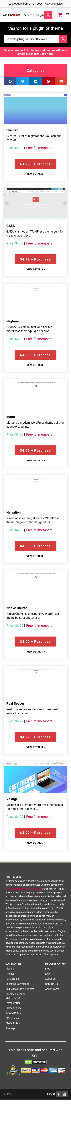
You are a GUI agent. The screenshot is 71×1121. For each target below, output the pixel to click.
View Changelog (53, 3)
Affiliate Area (52, 988)
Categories (35, 70)
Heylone (12, 321)
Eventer (12, 130)
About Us (50, 978)
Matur (10, 417)
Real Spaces (15, 703)
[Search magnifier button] (48, 15)
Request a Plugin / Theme (19, 988)
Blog (47, 968)
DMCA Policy (12, 1023)
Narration (13, 512)
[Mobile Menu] (67, 15)
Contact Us (51, 983)
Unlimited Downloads (17, 983)
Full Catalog (12, 978)
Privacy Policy (13, 1008)
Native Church (16, 608)
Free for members (39, 148)
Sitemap (10, 1028)
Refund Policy (13, 1013)
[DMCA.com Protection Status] (36, 1061)
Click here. (47, 54)
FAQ (47, 973)
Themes (9, 973)
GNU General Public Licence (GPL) (23, 888)
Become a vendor (15, 994)
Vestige (12, 799)
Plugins (9, 968)
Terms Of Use (12, 1002)
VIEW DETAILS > (35, 173)
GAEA (10, 226)
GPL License (12, 1018)
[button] (10, 81)
